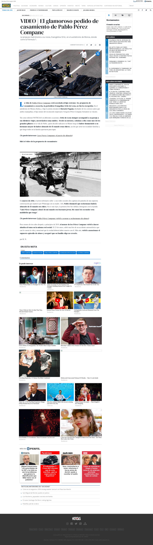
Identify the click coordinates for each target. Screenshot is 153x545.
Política (16, 6)
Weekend (71, 529)
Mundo (41, 6)
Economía (33, 6)
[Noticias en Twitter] (146, 10)
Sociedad (24, 6)
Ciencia (55, 6)
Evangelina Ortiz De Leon (67, 252)
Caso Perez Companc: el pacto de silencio (54, 135)
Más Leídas (110, 37)
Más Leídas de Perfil (114, 82)
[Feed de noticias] (151, 10)
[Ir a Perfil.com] (148, 1)
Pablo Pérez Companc (41, 103)
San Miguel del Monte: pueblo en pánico (36, 493)
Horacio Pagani (37, 252)
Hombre (64, 529)
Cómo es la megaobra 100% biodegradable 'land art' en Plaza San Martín (47, 489)
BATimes (120, 529)
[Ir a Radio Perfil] (138, 1)
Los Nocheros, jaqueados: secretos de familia (38, 497)
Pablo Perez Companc (51, 252)
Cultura (48, 6)
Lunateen (112, 529)
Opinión (63, 6)
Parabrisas (80, 529)
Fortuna (57, 529)
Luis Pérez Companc (83, 252)
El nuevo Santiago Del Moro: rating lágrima (37, 500)
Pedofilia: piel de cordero (31, 504)
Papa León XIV (57, 10)
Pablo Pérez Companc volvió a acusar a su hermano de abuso (62, 218)
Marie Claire (48, 529)
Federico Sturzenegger (39, 10)
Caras (40, 529)
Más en (23, 449)
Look (96, 529)
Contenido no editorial (113, 6)
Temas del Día (7, 10)
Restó (77, 6)
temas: (23, 250)
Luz (102, 529)
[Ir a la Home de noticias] (76, 518)
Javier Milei (21, 10)
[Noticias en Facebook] (142, 10)
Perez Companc (26, 252)
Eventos (71, 6)
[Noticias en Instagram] (138, 10)
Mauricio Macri (73, 10)
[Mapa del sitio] (85, 523)
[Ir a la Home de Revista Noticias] (6, 5)
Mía (106, 529)
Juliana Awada (88, 10)
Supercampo (88, 529)
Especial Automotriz (95, 6)
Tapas (83, 6)
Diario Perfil (33, 529)
